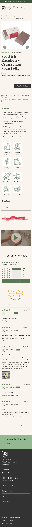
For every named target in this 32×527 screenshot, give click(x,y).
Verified (15, 300)
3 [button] (16, 425)
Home (3, 16)
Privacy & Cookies (7, 520)
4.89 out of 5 (15, 262)
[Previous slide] (4, 47)
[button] (6, 269)
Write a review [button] (16, 281)
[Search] (18, 8)
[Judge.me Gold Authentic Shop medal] (11, 293)
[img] (6, 310)
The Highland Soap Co (13, 517)
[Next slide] (27, 47)
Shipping (5, 207)
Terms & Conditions (8, 524)
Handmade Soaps (11, 16)
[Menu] (28, 8)
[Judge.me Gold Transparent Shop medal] (19, 293)
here (23, 137)
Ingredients (6, 201)
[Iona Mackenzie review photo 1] (6, 375)
